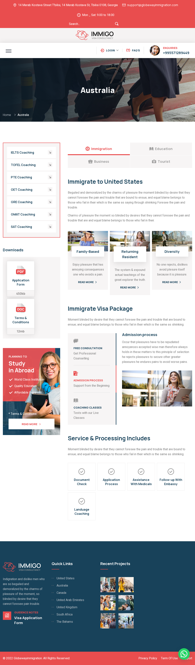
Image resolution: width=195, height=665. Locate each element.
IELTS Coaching (22, 152)
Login (110, 50)
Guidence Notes (26, 612)
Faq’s (136, 50)
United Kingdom (67, 607)
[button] (184, 654)
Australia (62, 585)
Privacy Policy (147, 658)
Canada (61, 593)
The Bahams (65, 621)
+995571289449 (176, 52)
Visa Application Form (28, 620)
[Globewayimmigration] (95, 35)
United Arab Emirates (70, 600)
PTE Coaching (21, 177)
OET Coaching (21, 190)
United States (65, 578)
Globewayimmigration (28, 658)
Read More (29, 424)
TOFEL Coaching (23, 165)
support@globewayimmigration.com (152, 5)
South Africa (65, 614)
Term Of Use (169, 658)
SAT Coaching (21, 227)
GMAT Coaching (23, 214)
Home (7, 115)
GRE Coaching (21, 202)
